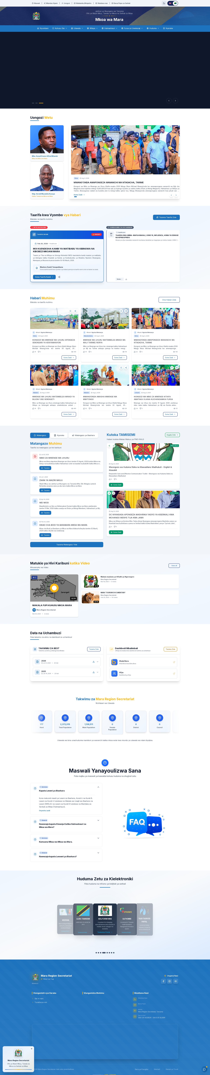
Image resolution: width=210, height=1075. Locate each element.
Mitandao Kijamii (52, 3)
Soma (119, 279)
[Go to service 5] (106, 952)
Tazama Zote (94, 649)
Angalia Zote (171, 435)
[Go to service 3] (101, 952)
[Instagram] (169, 981)
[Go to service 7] (110, 952)
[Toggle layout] (31, 1048)
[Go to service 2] (99, 952)
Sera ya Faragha (141, 1069)
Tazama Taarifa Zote (167, 217)
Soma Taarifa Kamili (43, 277)
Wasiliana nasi (103, 3)
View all (174, 566)
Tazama (46, 468)
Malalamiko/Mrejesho (83, 3)
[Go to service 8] (112, 952)
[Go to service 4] (104, 952)
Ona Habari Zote (169, 300)
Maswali (37, 3)
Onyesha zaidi (44, 810)
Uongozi (67, 3)
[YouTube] (175, 981)
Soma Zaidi (76, 195)
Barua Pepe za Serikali (122, 3)
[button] (66, 798)
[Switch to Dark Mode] (164, 3)
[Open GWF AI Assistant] (204, 1069)
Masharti (157, 1069)
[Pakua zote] (94, 662)
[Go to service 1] (97, 952)
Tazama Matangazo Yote (66, 544)
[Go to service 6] (108, 952)
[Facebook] (163, 981)
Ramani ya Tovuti (172, 1069)
